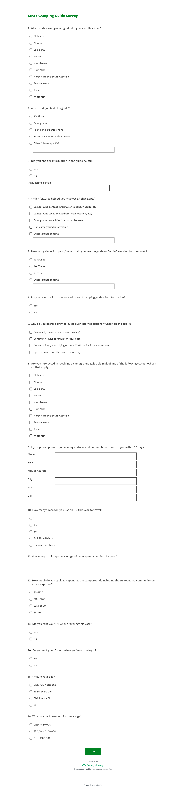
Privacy (87, 785)
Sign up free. (107, 769)
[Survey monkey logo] (93, 765)
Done (93, 751)
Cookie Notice (97, 785)
